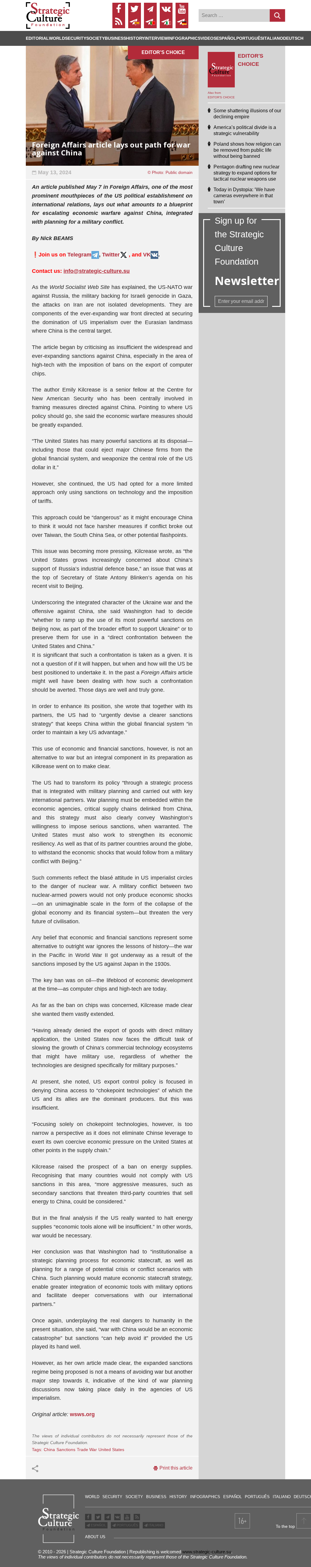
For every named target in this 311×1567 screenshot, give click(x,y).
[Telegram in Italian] (166, 21)
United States (111, 1449)
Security (75, 38)
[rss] (118, 21)
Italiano (273, 38)
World (57, 38)
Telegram (79, 255)
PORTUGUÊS (127, 1525)
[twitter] (134, 9)
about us (95, 1537)
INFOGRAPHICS (184, 38)
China (49, 1449)
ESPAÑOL (98, 1525)
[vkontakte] (166, 9)
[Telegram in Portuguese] (150, 21)
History (135, 38)
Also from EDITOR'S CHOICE (221, 95)
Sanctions (65, 1449)
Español (226, 38)
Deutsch (293, 38)
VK (147, 255)
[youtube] (182, 9)
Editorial (37, 38)
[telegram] (150, 9)
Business (115, 38)
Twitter (111, 255)
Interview (156, 38)
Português (249, 38)
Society (95, 38)
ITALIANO (155, 1525)
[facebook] (118, 9)
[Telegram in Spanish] (134, 21)
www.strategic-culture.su (206, 1551)
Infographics (205, 1496)
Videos (208, 38)
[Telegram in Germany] (182, 21)
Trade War (87, 1449)
